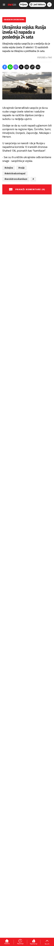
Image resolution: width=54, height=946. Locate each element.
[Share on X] (21, 67)
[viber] (15, 67)
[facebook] (4, 67)
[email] (26, 67)
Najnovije (20, 944)
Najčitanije (33, 944)
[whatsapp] (10, 67)
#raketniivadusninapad (15, 173)
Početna (7, 944)
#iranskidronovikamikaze (16, 179)
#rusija (21, 167)
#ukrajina (9, 167)
